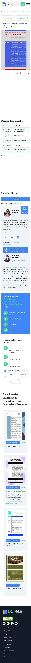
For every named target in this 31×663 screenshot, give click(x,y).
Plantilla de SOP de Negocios (14, 446)
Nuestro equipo (7, 657)
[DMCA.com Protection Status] (8, 619)
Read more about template (12, 503)
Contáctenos (7, 647)
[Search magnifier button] (23, 4)
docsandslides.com (7, 244)
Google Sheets (7, 634)
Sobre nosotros (7, 644)
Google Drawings (8, 640)
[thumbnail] (15, 425)
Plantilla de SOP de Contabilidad (15, 491)
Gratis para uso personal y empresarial (15, 156)
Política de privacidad (9, 650)
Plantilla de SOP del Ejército (14, 588)
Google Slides (7, 631)
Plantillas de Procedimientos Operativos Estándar (13, 301)
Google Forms (7, 637)
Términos (6, 653)
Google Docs (7, 627)
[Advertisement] (15, 98)
